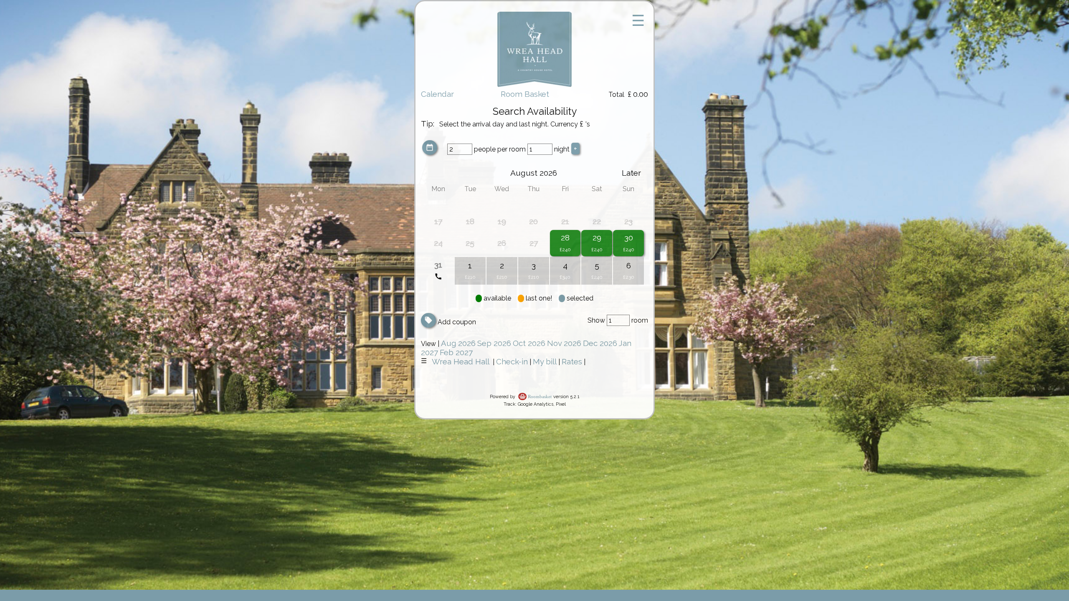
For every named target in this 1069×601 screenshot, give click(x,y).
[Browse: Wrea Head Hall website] (534, 84)
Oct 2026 (529, 343)
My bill (545, 361)
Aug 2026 (458, 343)
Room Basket (525, 93)
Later (631, 172)
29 (597, 237)
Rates (572, 361)
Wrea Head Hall (460, 361)
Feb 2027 (456, 352)
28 (565, 237)
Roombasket (540, 396)
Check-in (512, 361)
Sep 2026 (494, 343)
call (438, 276)
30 (628, 237)
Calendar (437, 93)
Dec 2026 (600, 343)
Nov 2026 (564, 343)
